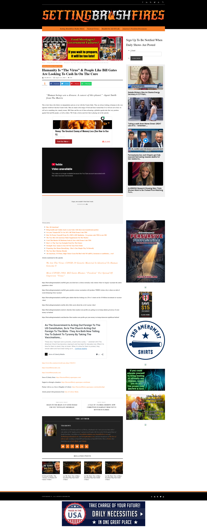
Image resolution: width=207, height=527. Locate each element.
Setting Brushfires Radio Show (54, 62)
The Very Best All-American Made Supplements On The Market (67, 238)
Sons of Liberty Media (71, 392)
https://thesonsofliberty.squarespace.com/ (68, 377)
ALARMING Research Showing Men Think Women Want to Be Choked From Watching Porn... (145, 190)
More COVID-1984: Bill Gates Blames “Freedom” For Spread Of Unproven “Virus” (79, 274)
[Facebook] (143, 2)
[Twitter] (155, 2)
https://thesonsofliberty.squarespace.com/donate (75, 382)
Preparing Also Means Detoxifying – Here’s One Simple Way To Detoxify (70, 248)
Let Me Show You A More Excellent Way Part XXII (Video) (113, 478)
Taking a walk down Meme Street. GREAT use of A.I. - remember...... (144, 125)
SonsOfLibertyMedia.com (87, 434)
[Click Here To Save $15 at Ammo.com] (145, 304)
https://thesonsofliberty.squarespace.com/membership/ (88, 387)
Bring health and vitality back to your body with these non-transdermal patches (72, 230)
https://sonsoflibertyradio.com (51, 368)
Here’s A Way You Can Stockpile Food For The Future (64, 243)
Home (43, 62)
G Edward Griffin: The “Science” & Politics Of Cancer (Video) (49, 478)
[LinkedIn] (147, 2)
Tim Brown (47, 77)
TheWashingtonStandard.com (69, 436)
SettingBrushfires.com (88, 436)
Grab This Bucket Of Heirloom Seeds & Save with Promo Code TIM (68, 240)
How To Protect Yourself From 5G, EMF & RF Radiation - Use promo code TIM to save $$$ (76, 235)
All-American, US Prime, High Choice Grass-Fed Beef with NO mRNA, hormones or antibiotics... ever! (80, 253)
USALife (83, 441)
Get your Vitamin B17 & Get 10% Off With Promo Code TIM (66, 232)
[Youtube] (159, 2)
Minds (76, 441)
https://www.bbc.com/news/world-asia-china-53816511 (59, 363)
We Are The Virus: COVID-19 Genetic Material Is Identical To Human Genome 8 (82, 264)
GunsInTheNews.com (102, 434)
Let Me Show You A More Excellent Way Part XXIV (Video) (71, 478)
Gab (72, 441)
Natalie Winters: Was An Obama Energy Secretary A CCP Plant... (144, 93)
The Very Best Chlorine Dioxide (56, 251)
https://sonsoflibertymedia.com (51, 372)
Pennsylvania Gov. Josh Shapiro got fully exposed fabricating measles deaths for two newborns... (144, 157)
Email (132, 50)
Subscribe (136, 58)
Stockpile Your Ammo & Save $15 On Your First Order (64, 245)
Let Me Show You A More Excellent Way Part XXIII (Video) (92, 478)
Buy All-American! (52, 227)
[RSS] (151, 2)
